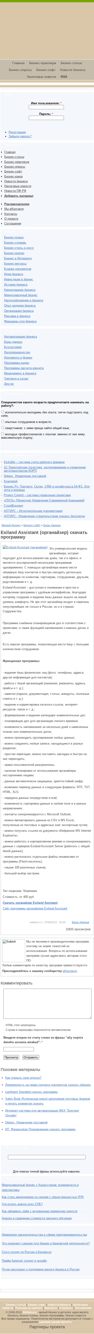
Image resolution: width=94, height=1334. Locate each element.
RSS (64, 76)
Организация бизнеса (19, 311)
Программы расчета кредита (24, 368)
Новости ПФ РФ (15, 191)
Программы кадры (16, 363)
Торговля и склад (16, 378)
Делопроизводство (17, 352)
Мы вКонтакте (14, 209)
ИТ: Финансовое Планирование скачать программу (40, 1129)
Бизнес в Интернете (18, 258)
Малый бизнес (11, 525)
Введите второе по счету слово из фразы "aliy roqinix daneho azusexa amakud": (43, 1040)
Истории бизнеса (15, 284)
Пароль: (46, 114)
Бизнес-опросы (20, 70)
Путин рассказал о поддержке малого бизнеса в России (40, 1269)
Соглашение (12, 223)
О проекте (11, 218)
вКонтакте (70, 971)
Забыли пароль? (20, 136)
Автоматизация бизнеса (20, 336)
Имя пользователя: (46, 103)
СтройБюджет (13, 505)
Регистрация (17, 132)
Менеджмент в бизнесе (20, 373)
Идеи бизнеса (13, 274)
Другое (9, 384)
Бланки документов (17, 269)
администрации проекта (55, 1322)
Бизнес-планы (14, 237)
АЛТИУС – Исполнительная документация (33, 511)
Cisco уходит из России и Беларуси (26, 1252)
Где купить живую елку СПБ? (22, 1204)
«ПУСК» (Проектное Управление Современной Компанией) (44, 500)
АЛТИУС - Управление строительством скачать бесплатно (44, 516)
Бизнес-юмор (13, 176)
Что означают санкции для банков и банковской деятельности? (46, 1243)
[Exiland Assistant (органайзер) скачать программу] (25, 547)
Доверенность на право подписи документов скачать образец (48, 1084)
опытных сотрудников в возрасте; (28, 422)
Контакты (10, 214)
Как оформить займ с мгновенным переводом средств (39, 1211)
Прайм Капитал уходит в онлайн (24, 1260)
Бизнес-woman (14, 253)
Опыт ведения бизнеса (20, 305)
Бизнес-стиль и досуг (19, 248)
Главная (18, 63)
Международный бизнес (20, 295)
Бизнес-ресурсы (15, 263)
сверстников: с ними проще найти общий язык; (37, 428)
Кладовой (10, 481)
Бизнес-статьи (71, 63)
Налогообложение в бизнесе (23, 300)
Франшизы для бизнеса (20, 321)
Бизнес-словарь (15, 242)
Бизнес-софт (45, 70)
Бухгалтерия (13, 347)
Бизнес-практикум (42, 63)
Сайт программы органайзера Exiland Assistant (35, 908)
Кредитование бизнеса (19, 290)
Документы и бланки (18, 357)
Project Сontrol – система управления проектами (37, 495)
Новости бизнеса (72, 70)
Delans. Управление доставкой (25, 476)
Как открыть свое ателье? (23, 1077)
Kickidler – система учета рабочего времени (34, 462)
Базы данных (13, 342)
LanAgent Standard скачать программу (31, 1092)
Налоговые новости (41, 76)
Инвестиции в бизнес (18, 279)
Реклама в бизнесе (17, 316)
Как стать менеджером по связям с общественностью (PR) (43, 1197)
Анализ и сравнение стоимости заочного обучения (37, 1218)
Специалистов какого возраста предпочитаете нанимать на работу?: (45, 404)
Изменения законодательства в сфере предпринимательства (44, 1234)
